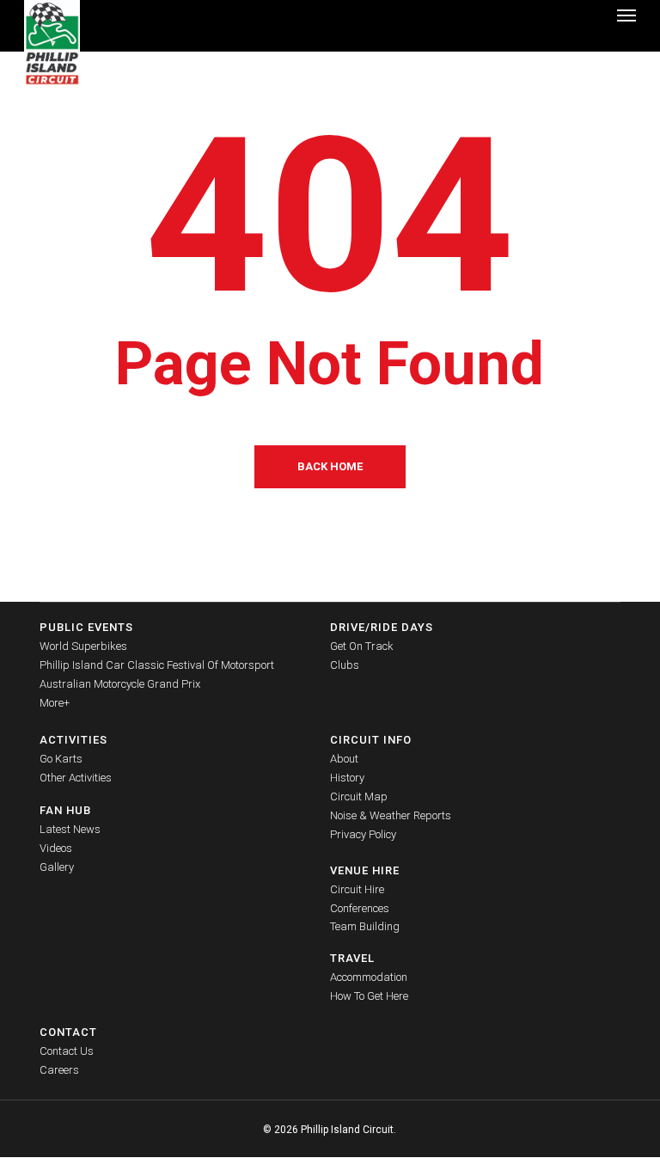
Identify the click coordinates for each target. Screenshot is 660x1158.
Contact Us (67, 1051)
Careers (59, 1069)
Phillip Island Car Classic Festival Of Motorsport (157, 665)
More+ (55, 702)
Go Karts (61, 758)
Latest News (70, 829)
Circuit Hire (357, 889)
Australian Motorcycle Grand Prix (120, 683)
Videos (56, 848)
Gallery (57, 867)
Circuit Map (359, 796)
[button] (626, 14)
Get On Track (362, 646)
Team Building (365, 926)
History (347, 777)
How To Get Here (369, 996)
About (344, 758)
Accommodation (368, 977)
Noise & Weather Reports (390, 815)
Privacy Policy (363, 834)
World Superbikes (83, 646)
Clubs (344, 665)
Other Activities (76, 777)
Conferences (359, 908)
